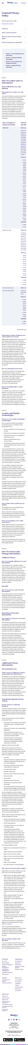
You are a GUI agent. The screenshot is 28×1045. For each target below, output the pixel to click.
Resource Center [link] (19, 969)
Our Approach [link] (18, 961)
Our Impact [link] (18, 981)
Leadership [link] (18, 983)
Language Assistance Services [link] (7, 1007)
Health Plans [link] (18, 964)
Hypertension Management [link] (5, 970)
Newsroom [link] (18, 988)
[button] (3, 3)
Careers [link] (17, 985)
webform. (10, 924)
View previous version (7, 23)
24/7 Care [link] (4, 961)
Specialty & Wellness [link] (7, 972)
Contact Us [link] (5, 996)
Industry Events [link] (19, 987)
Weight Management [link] (7, 964)
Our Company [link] (18, 980)
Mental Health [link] (5, 962)
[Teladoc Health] (10, 3)
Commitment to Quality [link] (6, 980)
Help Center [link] (5, 999)
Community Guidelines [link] (5, 1010)
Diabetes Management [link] (5, 967)
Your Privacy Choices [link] (7, 1004)
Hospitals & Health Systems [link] (19, 967)
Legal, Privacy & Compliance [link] (6, 1002)
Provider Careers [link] (6, 983)
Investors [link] (17, 990)
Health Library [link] (5, 998)
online (22, 946)
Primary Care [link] (5, 974)
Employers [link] (17, 962)
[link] (23, 3)
